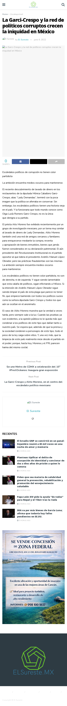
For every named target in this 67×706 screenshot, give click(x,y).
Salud (56, 692)
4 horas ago (24, 451)
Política (19, 692)
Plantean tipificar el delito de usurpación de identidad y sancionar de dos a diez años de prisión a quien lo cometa (40, 462)
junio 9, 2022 (40, 39)
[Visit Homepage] (33, 5)
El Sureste (23, 39)
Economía (32, 692)
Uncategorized (16, 14)
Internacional (8, 695)
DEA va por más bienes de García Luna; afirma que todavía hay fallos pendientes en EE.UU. (39, 513)
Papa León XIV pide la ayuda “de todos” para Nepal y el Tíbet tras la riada (40, 498)
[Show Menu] (3, 4)
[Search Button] (63, 4)
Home (5, 14)
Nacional (6, 692)
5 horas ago (24, 520)
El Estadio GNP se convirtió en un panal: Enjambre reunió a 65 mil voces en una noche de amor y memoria (40, 443)
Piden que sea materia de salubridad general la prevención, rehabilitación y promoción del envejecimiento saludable (40, 482)
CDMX (45, 692)
